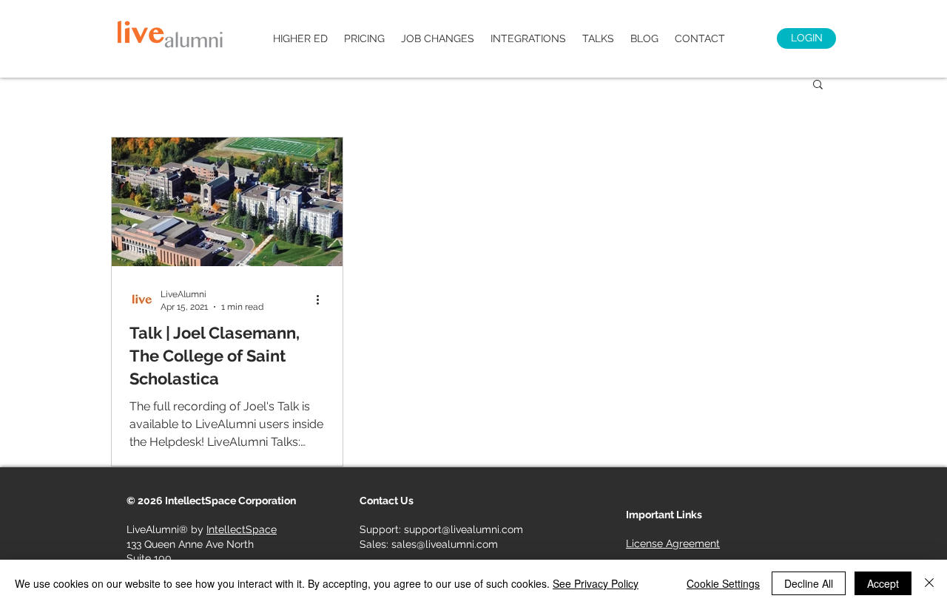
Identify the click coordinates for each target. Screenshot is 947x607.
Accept (883, 583)
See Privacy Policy (595, 583)
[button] (818, 85)
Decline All (808, 583)
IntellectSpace (241, 529)
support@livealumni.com (463, 529)
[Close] (929, 583)
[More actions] (322, 299)
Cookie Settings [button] (723, 583)
